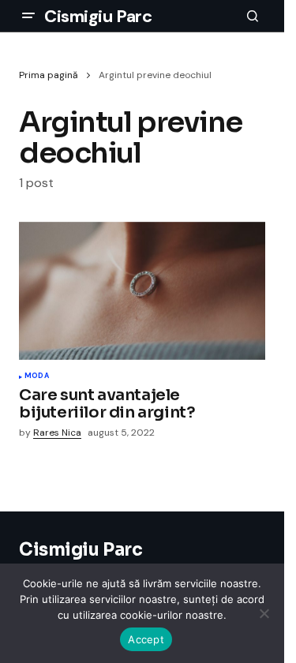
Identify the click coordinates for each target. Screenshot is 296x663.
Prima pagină (48, 75)
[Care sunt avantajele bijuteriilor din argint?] (142, 291)
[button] (28, 15)
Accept (146, 639)
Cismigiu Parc (98, 16)
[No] (264, 613)
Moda (36, 376)
